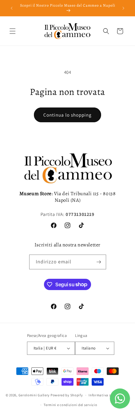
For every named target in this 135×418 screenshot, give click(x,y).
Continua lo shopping (67, 115)
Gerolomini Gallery (34, 395)
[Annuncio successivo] (123, 8)
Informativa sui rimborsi (109, 395)
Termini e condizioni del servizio (70, 405)
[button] (12, 31)
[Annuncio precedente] (12, 8)
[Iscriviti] (99, 262)
